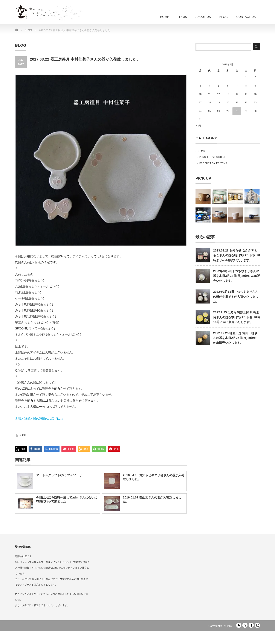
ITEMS (182, 16)
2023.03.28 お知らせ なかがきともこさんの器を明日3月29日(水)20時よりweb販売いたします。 (236, 255)
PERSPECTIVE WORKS (212, 157)
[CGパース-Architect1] (252, 196)
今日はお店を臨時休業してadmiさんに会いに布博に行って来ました (66, 499)
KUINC (228, 626)
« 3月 (198, 125)
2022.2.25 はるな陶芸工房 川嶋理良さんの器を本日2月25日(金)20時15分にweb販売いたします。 (236, 317)
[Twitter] (245, 625)
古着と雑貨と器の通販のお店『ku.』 (39, 418)
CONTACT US (246, 16)
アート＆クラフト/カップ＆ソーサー (60, 475)
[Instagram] (257, 625)
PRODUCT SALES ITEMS (213, 163)
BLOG (223, 16)
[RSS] (238, 625)
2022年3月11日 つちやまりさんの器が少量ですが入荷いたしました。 (235, 296)
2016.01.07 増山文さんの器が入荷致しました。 (152, 499)
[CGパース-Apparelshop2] (235, 196)
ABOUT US (203, 16)
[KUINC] (63, 10)
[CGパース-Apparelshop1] (219, 196)
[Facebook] (251, 625)
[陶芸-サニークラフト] (203, 196)
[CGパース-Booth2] (203, 215)
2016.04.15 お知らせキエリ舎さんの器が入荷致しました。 (153, 477)
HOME (164, 16)
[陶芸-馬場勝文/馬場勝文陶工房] (252, 215)
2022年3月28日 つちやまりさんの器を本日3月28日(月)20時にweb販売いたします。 (236, 275)
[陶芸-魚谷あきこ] (235, 215)
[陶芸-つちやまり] (219, 215)
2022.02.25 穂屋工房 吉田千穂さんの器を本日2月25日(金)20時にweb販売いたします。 (235, 337)
